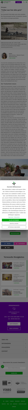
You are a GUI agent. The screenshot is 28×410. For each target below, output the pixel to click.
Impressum (10, 217)
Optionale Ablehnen (14, 227)
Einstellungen (14, 223)
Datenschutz (17, 217)
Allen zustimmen (14, 220)
